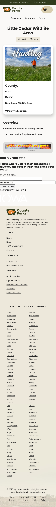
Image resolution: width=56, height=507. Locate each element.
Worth (31, 472)
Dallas (9, 352)
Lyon (31, 409)
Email (23, 39)
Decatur (10, 355)
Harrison (10, 382)
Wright (9, 476)
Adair (9, 312)
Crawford (33, 349)
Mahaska (33, 412)
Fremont (32, 369)
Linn (8, 406)
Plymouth (11, 436)
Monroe (32, 422)
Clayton (32, 346)
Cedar (32, 336)
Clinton (10, 349)
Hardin (32, 379)
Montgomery (12, 426)
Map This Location (17, 110)
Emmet (32, 362)
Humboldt (33, 386)
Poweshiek (11, 442)
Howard (10, 386)
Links (9, 242)
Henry (31, 382)
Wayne (10, 466)
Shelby (10, 449)
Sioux (31, 449)
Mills (8, 419)
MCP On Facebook (15, 265)
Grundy (32, 372)
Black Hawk (12, 322)
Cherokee (33, 339)
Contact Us (12, 261)
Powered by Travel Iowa (13, 189)
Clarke (32, 342)
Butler (31, 329)
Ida (8, 389)
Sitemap (10, 250)
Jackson (10, 392)
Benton (32, 319)
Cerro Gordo (12, 339)
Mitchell (32, 419)
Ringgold (33, 442)
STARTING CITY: (8, 175)
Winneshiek (34, 469)
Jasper (32, 392)
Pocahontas (34, 436)
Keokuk (32, 399)
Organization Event (25, 498)
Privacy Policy (12, 498)
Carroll (32, 332)
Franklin (10, 369)
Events (42, 18)
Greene (10, 372)
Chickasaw (11, 342)
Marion (10, 416)
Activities (11, 288)
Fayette (10, 366)
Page (9, 432)
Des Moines (12, 359)
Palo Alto (33, 432)
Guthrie (10, 376)
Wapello (32, 459)
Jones (9, 399)
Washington (34, 462)
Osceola (32, 429)
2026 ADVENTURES (15, 246)
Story (9, 452)
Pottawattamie (35, 439)
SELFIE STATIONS (14, 292)
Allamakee (11, 316)
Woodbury (11, 472)
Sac (8, 446)
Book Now (16, 18)
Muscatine (33, 426)
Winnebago (12, 469)
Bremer (10, 326)
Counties (30, 18)
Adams (32, 312)
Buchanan (33, 326)
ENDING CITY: (6, 182)
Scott (31, 446)
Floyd (8, 91)
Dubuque (11, 362)
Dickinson (33, 359)
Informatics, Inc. (37, 492)
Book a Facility (13, 276)
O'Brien (10, 429)
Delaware (33, 355)
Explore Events (13, 280)
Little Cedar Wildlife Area (18, 103)
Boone (32, 322)
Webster (32, 466)
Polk (8, 439)
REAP (35, 498)
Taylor (9, 456)
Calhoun (10, 332)
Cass (9, 336)
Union (31, 456)
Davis (31, 352)
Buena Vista (12, 329)
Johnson (32, 396)
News (9, 238)
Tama (31, 452)
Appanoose (34, 316)
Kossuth (10, 402)
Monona (10, 422)
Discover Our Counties (17, 284)
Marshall (32, 416)
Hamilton (33, 376)
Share (35, 39)
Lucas (9, 409)
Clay (9, 346)
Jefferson (11, 396)
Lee (30, 402)
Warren (10, 462)
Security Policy (43, 498)
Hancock (10, 379)
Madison (10, 412)
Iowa (31, 389)
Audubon (11, 319)
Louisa (32, 406)
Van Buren (11, 459)
